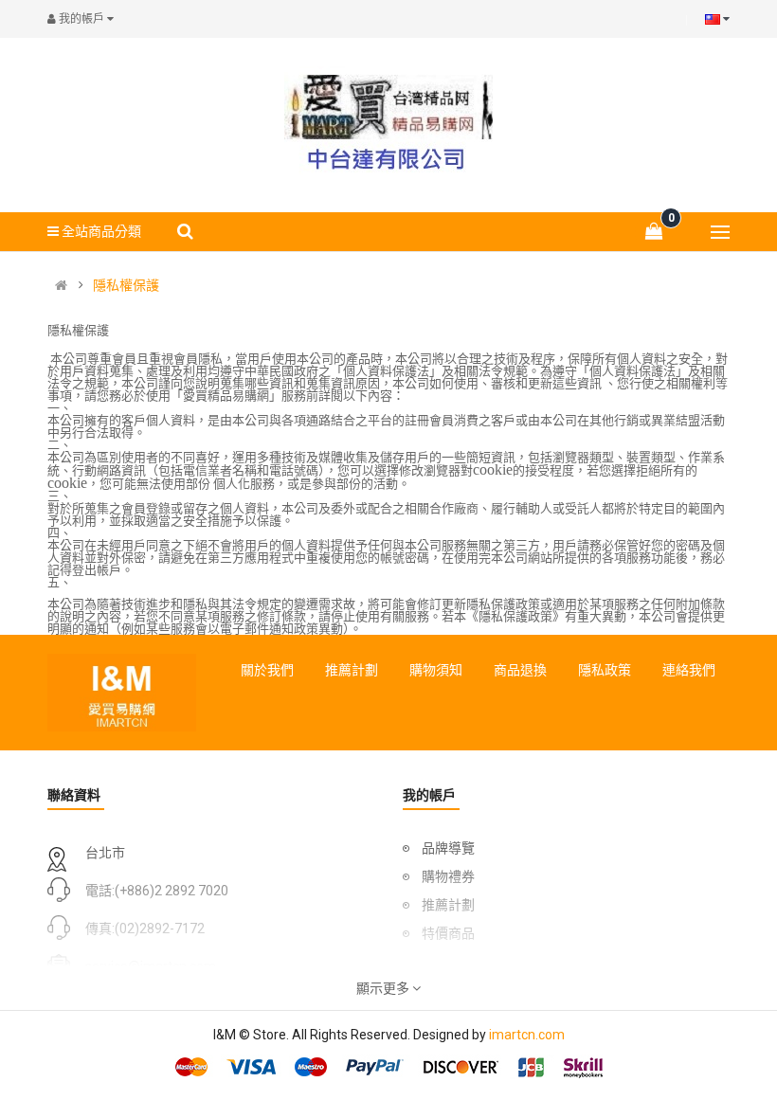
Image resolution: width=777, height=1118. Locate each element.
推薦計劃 (351, 669)
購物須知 (435, 669)
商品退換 (520, 669)
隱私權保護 (126, 285)
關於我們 (267, 669)
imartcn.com (527, 1034)
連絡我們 (688, 669)
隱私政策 (604, 669)
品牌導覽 (448, 848)
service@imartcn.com (150, 966)
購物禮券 (448, 876)
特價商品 (448, 933)
